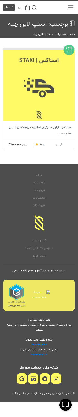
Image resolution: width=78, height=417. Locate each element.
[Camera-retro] (33, 378)
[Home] (39, 223)
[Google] (22, 378)
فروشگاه (39, 205)
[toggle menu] (70, 7)
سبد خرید (39, 256)
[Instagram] (56, 378)
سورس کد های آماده (39, 248)
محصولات (60, 34)
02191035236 (39, 345)
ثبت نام (8, 7)
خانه (72, 34)
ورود (19, 7)
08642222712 (39, 355)
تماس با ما (39, 240)
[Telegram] (45, 378)
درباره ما (39, 190)
